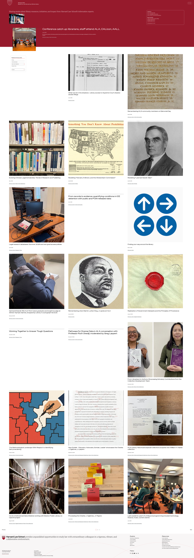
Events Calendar (165, 538)
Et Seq (76, 183)
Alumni (131, 543)
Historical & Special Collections (81, 455)
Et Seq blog (149, 23)
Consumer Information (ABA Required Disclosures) (171, 546)
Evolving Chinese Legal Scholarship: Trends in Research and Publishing (34, 178)
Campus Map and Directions (167, 539)
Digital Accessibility (37, 552)
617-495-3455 (152, 12)
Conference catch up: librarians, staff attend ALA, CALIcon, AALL (81, 29)
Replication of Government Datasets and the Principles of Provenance (154, 311)
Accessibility (36, 550)
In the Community (52, 37)
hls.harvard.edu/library (157, 15)
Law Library (132, 542)
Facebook (149, 21)
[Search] (23, 69)
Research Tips (18, 250)
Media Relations (165, 542)
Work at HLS (132, 545)
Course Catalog (132, 539)
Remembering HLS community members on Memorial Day (149, 111)
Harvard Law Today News (134, 538)
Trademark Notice (37, 553)
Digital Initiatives (137, 316)
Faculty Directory (133, 540)
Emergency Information (166, 545)
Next (191, 529)
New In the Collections (20, 183)
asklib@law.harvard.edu (154, 14)
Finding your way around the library (140, 244)
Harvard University (5, 553)
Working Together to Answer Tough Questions (31, 331)
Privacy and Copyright (38, 554)
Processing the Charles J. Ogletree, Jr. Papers (85, 516)
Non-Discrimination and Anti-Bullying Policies (170, 548)
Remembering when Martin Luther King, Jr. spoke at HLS (89, 311)
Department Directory (166, 540)
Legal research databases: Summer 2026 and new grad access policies (35, 244)
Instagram (149, 19)
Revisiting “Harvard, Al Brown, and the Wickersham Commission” (92, 178)
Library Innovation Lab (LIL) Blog (153, 18)
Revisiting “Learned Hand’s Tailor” (140, 178)
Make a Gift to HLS (165, 543)
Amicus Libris (45, 37)
